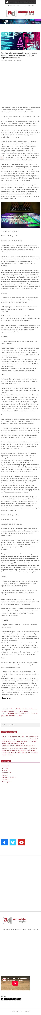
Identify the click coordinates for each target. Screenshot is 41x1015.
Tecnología (5, 779)
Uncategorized (6, 782)
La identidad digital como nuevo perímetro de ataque (18, 750)
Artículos (5, 768)
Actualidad (5, 766)
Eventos (4, 775)
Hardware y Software (8, 777)
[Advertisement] (20, 85)
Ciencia (4, 770)
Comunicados (6, 773)
